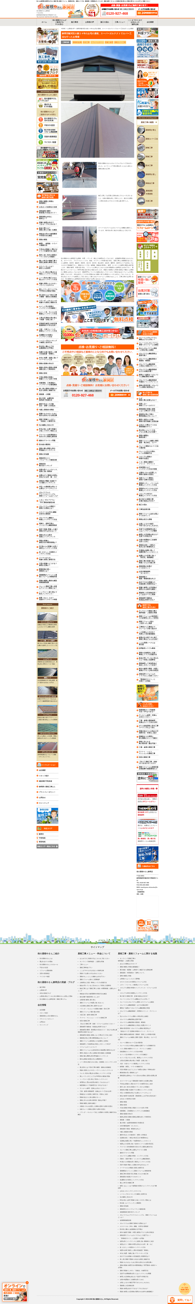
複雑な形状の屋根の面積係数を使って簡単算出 (48, 368)
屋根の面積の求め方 (46, 363)
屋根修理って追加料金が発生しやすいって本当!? (148, 664)
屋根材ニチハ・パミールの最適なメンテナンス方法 (148, 484)
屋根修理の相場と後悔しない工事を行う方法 (147, 410)
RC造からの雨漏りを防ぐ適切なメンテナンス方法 (48, 547)
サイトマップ (44, 803)
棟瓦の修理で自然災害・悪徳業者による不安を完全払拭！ (138, 1096)
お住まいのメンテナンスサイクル (130, 1191)
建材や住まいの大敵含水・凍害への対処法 (47, 405)
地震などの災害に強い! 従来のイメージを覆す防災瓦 (136, 1144)
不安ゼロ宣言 (44, 967)
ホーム (44, 22)
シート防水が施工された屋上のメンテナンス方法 (48, 278)
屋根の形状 (43, 373)
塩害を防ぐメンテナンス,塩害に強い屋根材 (48, 470)
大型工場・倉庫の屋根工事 (88, 1015)
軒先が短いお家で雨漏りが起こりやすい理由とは (48, 430)
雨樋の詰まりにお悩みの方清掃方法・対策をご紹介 (148, 732)
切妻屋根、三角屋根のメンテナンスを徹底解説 (48, 383)
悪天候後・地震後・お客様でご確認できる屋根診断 (136, 970)
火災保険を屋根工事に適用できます (91, 1006)
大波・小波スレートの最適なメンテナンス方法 (48, 330)
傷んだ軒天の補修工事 (127, 1183)
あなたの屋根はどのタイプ (128, 964)
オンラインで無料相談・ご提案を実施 (92, 961)
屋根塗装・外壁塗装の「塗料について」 (132, 973)
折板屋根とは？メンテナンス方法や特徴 (148, 468)
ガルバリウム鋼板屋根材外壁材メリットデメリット (148, 381)
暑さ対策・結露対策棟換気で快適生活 (132, 1123)
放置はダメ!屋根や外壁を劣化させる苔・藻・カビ (48, 476)
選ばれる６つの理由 (46, 961)
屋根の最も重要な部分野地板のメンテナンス (47, 449)
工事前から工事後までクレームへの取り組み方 (148, 627)
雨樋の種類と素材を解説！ (88, 1103)
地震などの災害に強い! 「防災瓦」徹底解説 (147, 556)
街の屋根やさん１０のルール (49, 964)
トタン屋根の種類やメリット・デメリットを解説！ (136, 1048)
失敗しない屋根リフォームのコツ (147, 404)
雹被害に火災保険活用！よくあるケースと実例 (148, 593)
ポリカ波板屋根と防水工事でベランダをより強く (148, 726)
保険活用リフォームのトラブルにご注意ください (148, 675)
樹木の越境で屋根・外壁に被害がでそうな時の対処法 (148, 669)
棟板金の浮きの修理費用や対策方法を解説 (48, 234)
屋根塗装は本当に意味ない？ (45, 217)
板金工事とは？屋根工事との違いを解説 (48, 229)
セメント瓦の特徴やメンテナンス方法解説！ (48, 307)
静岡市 (41, 834)
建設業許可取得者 (45, 781)
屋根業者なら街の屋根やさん (49, 1016)
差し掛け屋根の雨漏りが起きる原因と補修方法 (48, 389)
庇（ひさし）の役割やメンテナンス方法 (48, 553)
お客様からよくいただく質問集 (130, 979)
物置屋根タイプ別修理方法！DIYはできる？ (147, 710)
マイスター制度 (45, 976)
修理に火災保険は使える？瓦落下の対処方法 (148, 535)
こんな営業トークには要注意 (147, 643)
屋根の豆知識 (44, 454)
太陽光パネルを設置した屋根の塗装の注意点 (148, 473)
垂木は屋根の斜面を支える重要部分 (91, 1059)
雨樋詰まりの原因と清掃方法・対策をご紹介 (94, 1094)
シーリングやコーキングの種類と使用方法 (48, 341)
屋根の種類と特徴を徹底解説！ (46, 202)
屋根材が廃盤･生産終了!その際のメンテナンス (48, 482)
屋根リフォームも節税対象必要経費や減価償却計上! (148, 768)
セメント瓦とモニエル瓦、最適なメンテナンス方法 (136, 1057)
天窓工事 (149, 201)
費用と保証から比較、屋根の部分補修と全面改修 (148, 420)
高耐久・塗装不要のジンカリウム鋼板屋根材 (48, 524)
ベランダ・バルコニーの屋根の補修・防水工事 (95, 1009)
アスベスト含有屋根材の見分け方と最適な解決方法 (136, 1147)
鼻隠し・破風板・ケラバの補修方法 (48, 244)
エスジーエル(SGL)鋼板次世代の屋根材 (47, 513)
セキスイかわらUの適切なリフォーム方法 (133, 982)
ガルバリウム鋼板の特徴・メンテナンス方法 (134, 1156)
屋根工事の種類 (147, 122)
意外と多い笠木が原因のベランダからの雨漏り (48, 256)
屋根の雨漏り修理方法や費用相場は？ (48, 541)
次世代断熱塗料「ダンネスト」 (144, 572)
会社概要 (150, 22)
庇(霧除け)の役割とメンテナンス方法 (46, 335)
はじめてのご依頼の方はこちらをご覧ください (95, 958)
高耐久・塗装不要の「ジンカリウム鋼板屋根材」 (135, 1159)
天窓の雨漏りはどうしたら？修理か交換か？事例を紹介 (137, 1069)
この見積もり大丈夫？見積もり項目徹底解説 (147, 633)
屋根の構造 (43, 239)
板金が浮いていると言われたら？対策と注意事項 (148, 659)
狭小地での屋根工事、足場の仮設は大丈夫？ (134, 996)
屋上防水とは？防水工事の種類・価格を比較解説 (48, 296)
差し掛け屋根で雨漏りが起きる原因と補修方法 (135, 1259)
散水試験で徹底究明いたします (90, 997)
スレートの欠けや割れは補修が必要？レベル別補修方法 (137, 1045)
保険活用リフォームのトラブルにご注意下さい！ (135, 1235)
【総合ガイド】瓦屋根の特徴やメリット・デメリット (137, 1031)
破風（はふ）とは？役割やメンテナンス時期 (48, 598)
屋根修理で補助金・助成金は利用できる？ (147, 599)
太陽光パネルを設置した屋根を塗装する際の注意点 (96, 1106)
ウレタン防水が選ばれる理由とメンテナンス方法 (48, 273)
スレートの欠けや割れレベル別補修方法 (147, 452)
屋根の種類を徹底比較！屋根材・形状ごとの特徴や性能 (137, 1034)
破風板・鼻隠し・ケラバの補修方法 (131, 1066)
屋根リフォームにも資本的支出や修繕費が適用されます (97, 1050)
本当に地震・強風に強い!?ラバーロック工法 (134, 1253)
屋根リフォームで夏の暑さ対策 (90, 1012)
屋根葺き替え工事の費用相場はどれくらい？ (148, 415)
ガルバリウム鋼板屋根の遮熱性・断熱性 (148, 359)
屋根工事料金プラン (86, 967)
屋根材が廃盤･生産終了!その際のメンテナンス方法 (136, 1090)
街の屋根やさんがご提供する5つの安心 (59, 22)
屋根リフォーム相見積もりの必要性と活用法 (94, 1041)
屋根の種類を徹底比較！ (144, 436)
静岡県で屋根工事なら (47, 786)
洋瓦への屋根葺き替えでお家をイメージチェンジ (48, 487)
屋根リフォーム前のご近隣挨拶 (90, 979)
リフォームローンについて (88, 1047)
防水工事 (149, 165)
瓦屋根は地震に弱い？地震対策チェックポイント (148, 551)
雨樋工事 (149, 157)
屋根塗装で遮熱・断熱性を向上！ (130, 1129)
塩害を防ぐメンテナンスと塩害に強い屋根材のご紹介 (137, 1241)
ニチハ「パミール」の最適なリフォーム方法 (134, 985)
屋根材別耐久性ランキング (45, 464)
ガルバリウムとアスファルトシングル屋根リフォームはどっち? (48, 494)
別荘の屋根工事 (144, 757)
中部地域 (42, 838)
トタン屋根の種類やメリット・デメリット (147, 463)
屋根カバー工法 (152, 139)
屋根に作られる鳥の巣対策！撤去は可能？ (93, 1100)
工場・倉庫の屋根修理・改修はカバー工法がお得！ (148, 721)
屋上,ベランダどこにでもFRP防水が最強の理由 (48, 290)
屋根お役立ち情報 (145, 519)
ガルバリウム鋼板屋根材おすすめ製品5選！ (148, 370)
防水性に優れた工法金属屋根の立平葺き (46, 347)
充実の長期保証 (45, 973)
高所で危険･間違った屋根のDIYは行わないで (134, 1165)
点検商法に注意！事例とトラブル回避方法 (93, 982)
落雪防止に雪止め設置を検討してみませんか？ (95, 1082)
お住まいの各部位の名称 (48, 207)
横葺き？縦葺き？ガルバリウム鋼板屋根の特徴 (148, 375)
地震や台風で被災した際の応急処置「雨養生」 (48, 353)
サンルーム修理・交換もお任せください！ (148, 716)
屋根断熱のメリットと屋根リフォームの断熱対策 (48, 575)
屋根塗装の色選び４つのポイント (145, 567)
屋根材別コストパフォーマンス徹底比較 (48, 459)
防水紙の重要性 (44, 444)
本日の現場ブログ (45, 993)
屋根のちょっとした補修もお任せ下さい (92, 976)
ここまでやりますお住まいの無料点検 (135, 22)
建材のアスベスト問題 (47, 440)
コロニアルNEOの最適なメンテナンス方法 (148, 494)
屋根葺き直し (151, 174)
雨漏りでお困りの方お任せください (91, 973)
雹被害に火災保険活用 (127, 1285)
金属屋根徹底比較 (125, 1220)
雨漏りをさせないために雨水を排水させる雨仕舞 (48, 414)
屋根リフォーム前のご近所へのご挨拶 (146, 622)
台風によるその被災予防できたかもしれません (148, 524)
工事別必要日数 (144, 509)
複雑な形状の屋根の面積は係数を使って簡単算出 (135, 1117)
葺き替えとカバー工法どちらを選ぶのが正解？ (148, 431)
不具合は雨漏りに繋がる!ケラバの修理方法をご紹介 (136, 1084)
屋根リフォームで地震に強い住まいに (92, 1003)
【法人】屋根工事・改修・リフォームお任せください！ (97, 1024)
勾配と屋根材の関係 (46, 410)
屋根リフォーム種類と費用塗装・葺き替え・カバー (148, 441)
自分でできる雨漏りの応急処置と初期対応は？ (148, 583)
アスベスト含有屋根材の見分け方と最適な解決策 (48, 435)
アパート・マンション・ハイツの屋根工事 (93, 1018)
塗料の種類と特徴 (147, 789)
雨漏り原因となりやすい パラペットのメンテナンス (96, 1070)
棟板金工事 (150, 183)
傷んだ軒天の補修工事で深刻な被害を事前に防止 (48, 261)
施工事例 (74, 22)
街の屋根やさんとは (46, 958)
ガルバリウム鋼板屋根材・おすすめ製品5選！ (134, 1005)
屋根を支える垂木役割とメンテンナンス (47, 536)
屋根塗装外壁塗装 (149, 192)
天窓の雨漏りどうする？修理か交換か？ (48, 564)
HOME (63, 28)
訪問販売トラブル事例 (147, 648)
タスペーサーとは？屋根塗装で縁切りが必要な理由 (136, 1081)
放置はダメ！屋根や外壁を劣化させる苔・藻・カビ (136, 1244)
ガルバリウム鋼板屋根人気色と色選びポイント (148, 365)
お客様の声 (89, 22)
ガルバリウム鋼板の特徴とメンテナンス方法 (48, 518)
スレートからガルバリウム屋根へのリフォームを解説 (148, 344)
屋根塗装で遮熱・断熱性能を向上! (147, 577)
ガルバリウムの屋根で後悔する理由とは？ (47, 507)
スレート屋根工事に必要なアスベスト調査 (133, 1150)
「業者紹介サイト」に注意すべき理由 (147, 680)
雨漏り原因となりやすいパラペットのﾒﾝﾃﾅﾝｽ (48, 284)
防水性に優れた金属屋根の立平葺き (131, 1229)
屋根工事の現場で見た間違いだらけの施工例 (147, 562)
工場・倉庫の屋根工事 (147, 747)
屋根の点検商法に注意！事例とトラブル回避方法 (148, 653)
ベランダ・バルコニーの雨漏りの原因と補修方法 (48, 301)
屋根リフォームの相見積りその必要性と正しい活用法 (148, 617)
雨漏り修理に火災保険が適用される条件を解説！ (148, 588)
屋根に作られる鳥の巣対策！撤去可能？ (148, 742)
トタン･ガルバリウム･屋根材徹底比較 (47, 501)
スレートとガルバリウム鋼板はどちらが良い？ (148, 338)
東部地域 (42, 842)
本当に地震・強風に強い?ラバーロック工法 (48, 358)
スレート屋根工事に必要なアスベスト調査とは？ (48, 587)
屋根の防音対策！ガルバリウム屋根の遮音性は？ (148, 386)
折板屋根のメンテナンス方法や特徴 (131, 1051)
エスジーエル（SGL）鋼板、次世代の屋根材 (134, 1226)
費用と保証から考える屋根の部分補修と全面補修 (95, 1053)
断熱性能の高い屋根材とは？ (44, 570)
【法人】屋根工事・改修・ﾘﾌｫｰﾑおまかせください (148, 762)
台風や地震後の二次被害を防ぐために (148, 540)
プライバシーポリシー (47, 792)
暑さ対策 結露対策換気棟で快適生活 (46, 399)
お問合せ (42, 797)
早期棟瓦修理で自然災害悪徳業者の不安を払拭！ (48, 324)
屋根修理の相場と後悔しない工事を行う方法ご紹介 (96, 1035)
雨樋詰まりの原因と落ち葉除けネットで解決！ (148, 737)
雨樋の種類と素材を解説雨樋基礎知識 (48, 581)
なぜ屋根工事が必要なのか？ (148, 399)
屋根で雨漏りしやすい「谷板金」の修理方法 (47, 420)
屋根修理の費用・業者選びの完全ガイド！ (48, 212)
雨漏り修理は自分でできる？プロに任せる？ (48, 223)
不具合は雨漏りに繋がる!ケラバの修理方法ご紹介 (48, 250)
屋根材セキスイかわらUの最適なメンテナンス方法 (148, 489)
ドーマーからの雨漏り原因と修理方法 (47, 558)
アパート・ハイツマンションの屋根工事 (147, 752)
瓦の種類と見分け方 (46, 425)
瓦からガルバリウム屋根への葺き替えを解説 (148, 349)
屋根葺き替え (151, 130)
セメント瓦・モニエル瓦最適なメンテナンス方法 (48, 313)
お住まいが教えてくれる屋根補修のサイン (148, 425)
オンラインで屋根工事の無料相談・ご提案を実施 (148, 611)
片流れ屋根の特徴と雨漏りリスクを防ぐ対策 (48, 378)
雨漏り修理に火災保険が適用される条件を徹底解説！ (137, 1291)
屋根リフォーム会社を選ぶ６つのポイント (148, 514)
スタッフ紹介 (44, 776)
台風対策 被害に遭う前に (88, 1000)
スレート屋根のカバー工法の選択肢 (148, 447)
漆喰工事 (149, 148)
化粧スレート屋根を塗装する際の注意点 (146, 478)
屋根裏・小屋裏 (44, 394)
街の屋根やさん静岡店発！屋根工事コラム (53, 999)
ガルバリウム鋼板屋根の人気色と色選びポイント (135, 1025)
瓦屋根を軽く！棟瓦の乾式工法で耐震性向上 (134, 1138)
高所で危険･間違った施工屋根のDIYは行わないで (48, 530)
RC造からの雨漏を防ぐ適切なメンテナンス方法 (135, 1162)
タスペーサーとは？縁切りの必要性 (46, 267)
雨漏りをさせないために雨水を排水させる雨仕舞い (136, 1262)
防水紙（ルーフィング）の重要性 (130, 1203)
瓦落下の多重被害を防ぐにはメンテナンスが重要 (148, 530)
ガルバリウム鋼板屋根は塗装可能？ (148, 354)
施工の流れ (104, 22)
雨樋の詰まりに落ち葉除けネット (90, 1097)
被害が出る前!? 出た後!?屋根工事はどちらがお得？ (148, 638)
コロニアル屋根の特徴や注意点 (145, 457)
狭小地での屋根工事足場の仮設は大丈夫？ (147, 500)
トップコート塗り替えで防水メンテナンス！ (48, 593)
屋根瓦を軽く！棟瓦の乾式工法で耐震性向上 (147, 546)
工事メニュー (120, 22)
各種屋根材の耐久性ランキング (130, 1212)
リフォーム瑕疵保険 (46, 970)
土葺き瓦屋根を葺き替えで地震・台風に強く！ (48, 318)
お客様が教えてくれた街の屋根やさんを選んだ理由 (56, 996)
